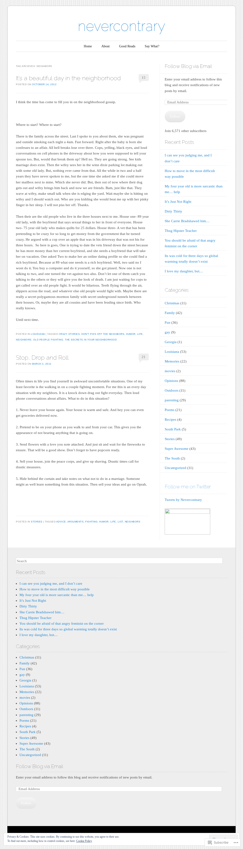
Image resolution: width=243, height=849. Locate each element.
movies (170, 371)
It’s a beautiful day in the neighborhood (68, 78)
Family (170, 313)
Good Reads (127, 46)
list (120, 521)
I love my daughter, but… (184, 271)
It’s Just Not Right (178, 201)
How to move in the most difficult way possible (54, 589)
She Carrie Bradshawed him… (187, 221)
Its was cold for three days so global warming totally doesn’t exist (68, 629)
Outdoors (171, 390)
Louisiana (38, 334)
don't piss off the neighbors (102, 334)
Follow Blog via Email (188, 66)
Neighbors (24, 339)
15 (143, 78)
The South (172, 458)
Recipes (170, 419)
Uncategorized (175, 468)
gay (167, 332)
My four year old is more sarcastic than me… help (56, 595)
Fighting (91, 521)
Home (88, 46)
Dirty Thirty (173, 211)
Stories (36, 521)
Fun (167, 322)
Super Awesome (176, 449)
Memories (172, 361)
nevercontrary (121, 26)
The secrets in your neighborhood (91, 339)
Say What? (152, 46)
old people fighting (48, 339)
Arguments (75, 521)
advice (61, 521)
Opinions (171, 381)
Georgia (171, 342)
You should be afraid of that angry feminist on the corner (61, 623)
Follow (175, 116)
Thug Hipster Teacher (181, 231)
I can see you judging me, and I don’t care (50, 583)
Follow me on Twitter (188, 487)
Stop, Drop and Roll (42, 357)
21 (143, 357)
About (105, 46)
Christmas (172, 303)
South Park (173, 429)
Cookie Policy (84, 841)
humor (131, 334)
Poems (169, 410)
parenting (172, 400)
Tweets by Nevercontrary (183, 500)
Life (140, 334)
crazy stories (69, 334)
